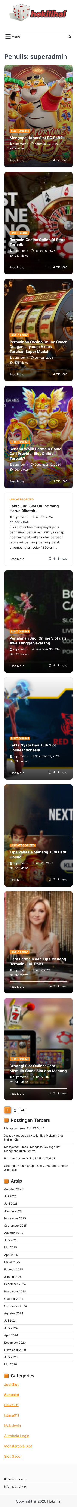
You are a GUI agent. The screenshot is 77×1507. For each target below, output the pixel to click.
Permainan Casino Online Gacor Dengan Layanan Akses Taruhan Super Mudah (38, 347)
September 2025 (15, 1225)
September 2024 (15, 1306)
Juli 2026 (10, 1196)
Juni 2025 (11, 1240)
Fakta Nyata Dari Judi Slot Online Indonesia (33, 747)
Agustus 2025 (13, 1233)
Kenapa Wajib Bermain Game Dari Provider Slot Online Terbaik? (35, 453)
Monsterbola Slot (18, 1446)
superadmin (21, 143)
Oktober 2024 (13, 1298)
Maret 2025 (12, 1262)
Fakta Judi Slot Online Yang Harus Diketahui (34, 508)
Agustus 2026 (13, 1189)
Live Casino (19, 233)
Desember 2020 (15, 1342)
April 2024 (11, 1335)
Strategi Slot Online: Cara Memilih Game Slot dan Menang (38, 1068)
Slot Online (20, 130)
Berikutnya (23, 1110)
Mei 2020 (10, 1364)
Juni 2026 (11, 1203)
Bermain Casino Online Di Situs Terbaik (30, 1158)
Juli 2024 (10, 1320)
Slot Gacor (13, 1456)
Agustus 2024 (13, 1313)
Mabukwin (12, 1425)
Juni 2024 (11, 1328)
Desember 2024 (15, 1284)
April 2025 (11, 1255)
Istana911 (11, 1415)
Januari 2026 (13, 1211)
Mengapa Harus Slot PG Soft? (36, 137)
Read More (17, 160)
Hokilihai (54, 1501)
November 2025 (15, 1218)
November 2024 (15, 1291)
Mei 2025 (10, 1247)
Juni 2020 (11, 1357)
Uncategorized (22, 499)
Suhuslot (11, 1395)
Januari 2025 (13, 1276)
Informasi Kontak (15, 1486)
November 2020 (15, 1350)
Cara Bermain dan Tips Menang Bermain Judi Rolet (38, 961)
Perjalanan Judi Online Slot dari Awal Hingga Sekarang (38, 640)
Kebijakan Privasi (15, 1479)
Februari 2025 (13, 1269)
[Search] (69, 37)
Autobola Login (16, 1436)
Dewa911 (11, 1405)
